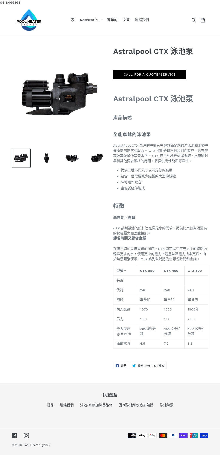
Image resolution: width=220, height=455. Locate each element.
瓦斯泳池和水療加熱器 (136, 405)
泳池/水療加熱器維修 (96, 405)
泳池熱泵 (167, 405)
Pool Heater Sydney (36, 445)
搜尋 (50, 405)
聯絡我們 (67, 405)
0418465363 (10, 2)
